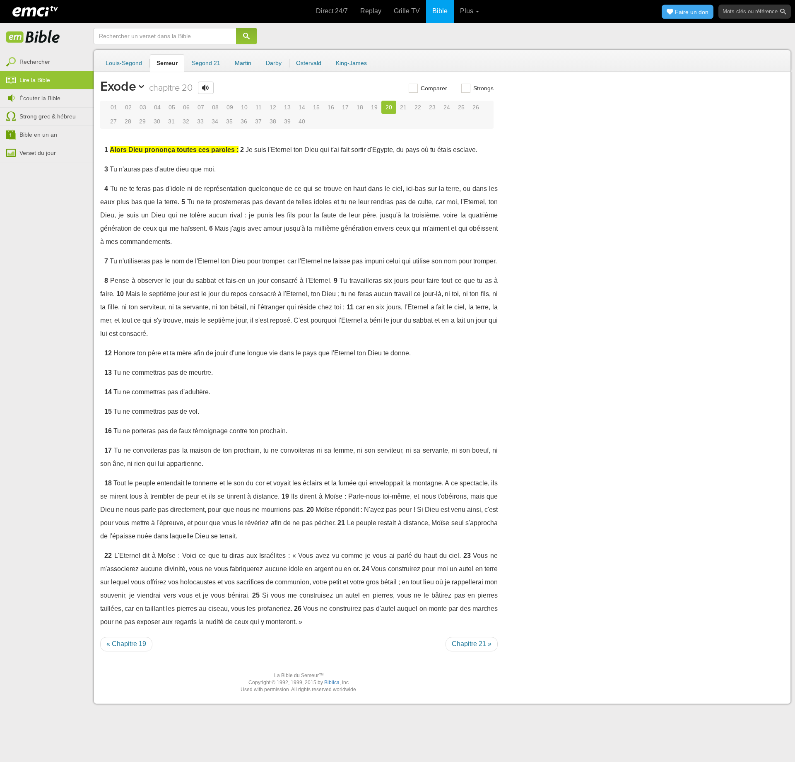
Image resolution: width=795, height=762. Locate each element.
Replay (370, 10)
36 (244, 121)
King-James (351, 63)
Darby (274, 63)
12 (273, 107)
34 (215, 121)
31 (171, 121)
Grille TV (407, 10)
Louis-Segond (124, 63)
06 (186, 107)
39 (287, 121)
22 (417, 107)
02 (128, 107)
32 (186, 121)
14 (302, 107)
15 (316, 107)
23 (432, 107)
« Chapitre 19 (126, 643)
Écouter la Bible (39, 98)
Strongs (483, 88)
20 (388, 107)
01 (114, 107)
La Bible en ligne (33, 37)
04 (157, 107)
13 (287, 107)
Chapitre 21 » (471, 643)
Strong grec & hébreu (47, 116)
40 (302, 121)
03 (143, 107)
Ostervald (308, 63)
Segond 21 (206, 63)
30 (157, 121)
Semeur (167, 63)
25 (461, 107)
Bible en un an (38, 134)
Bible (440, 10)
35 (229, 121)
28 (128, 121)
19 (374, 107)
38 (273, 121)
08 (215, 107)
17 (345, 107)
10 (244, 107)
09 (229, 107)
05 (172, 107)
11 (258, 107)
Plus (467, 10)
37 (258, 121)
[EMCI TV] (35, 10)
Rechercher (34, 61)
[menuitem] (47, 62)
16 (331, 107)
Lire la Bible (34, 80)
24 (446, 107)
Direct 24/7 (332, 10)
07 (201, 107)
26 (475, 107)
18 (360, 107)
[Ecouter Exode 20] (206, 88)
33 (200, 121)
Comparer (433, 88)
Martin (243, 63)
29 (142, 121)
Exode (118, 86)
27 (113, 121)
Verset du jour (37, 153)
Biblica (332, 682)
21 (403, 107)
